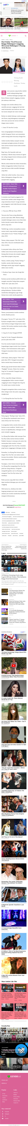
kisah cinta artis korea (16, 529)
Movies (11, 39)
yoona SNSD (21, 535)
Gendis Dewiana (6, 50)
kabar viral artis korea (6, 529)
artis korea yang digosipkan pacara (8, 520)
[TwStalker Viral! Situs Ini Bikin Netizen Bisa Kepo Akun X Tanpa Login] (14, 1050)
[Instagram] (2, 1114)
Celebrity (3, 39)
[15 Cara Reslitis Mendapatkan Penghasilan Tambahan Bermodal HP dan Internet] (4, 611)
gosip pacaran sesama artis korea (8, 525)
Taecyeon (9, 535)
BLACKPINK (18, 520)
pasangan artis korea (6, 531)
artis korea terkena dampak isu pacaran (9, 518)
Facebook (7, 1111)
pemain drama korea (6, 533)
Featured (4, 1030)
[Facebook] (7, 54)
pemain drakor (14, 531)
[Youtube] (2, 1118)
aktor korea (8, 512)
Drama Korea (4, 522)
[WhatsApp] (14, 54)
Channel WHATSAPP (19, 505)
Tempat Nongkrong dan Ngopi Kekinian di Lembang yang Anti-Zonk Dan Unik (21, 547)
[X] (11, 54)
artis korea (13, 512)
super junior (4, 535)
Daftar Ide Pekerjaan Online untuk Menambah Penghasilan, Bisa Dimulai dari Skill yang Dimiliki (17, 603)
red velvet (21, 533)
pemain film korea (14, 533)
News (10, 617)
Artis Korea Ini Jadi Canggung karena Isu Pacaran (11, 514)
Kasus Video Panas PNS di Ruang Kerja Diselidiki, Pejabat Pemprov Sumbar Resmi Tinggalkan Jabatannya (7, 1015)
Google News (17, 507)
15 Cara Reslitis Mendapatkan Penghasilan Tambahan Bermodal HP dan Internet (17, 612)
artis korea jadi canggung (6, 516)
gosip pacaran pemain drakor (13, 522)
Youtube (6, 1118)
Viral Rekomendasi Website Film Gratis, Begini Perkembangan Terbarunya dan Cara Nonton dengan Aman (20, 996)
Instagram (7, 1113)
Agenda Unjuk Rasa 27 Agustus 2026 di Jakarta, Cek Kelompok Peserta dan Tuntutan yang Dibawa (17, 621)
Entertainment (11, 599)
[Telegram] (18, 54)
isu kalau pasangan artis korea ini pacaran (10, 527)
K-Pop (7, 39)
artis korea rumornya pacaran (18, 516)
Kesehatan (3, 1064)
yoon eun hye (15, 535)
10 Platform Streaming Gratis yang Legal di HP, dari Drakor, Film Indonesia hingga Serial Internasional (13, 577)
